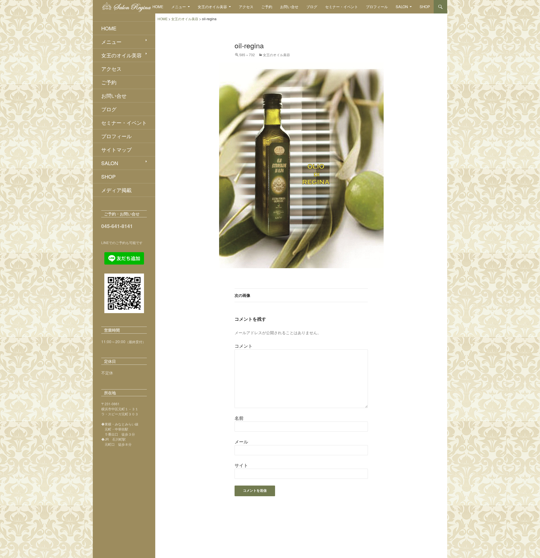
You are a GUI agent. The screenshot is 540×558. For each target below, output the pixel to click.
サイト (241, 465)
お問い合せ (289, 6)
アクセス (246, 6)
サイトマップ (116, 149)
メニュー (178, 6)
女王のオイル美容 (212, 6)
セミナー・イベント (341, 6)
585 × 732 (247, 54)
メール (241, 441)
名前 (239, 418)
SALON (402, 6)
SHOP (425, 6)
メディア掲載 (116, 189)
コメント (244, 346)
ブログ (311, 6)
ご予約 (266, 6)
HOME (157, 6)
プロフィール (377, 6)
